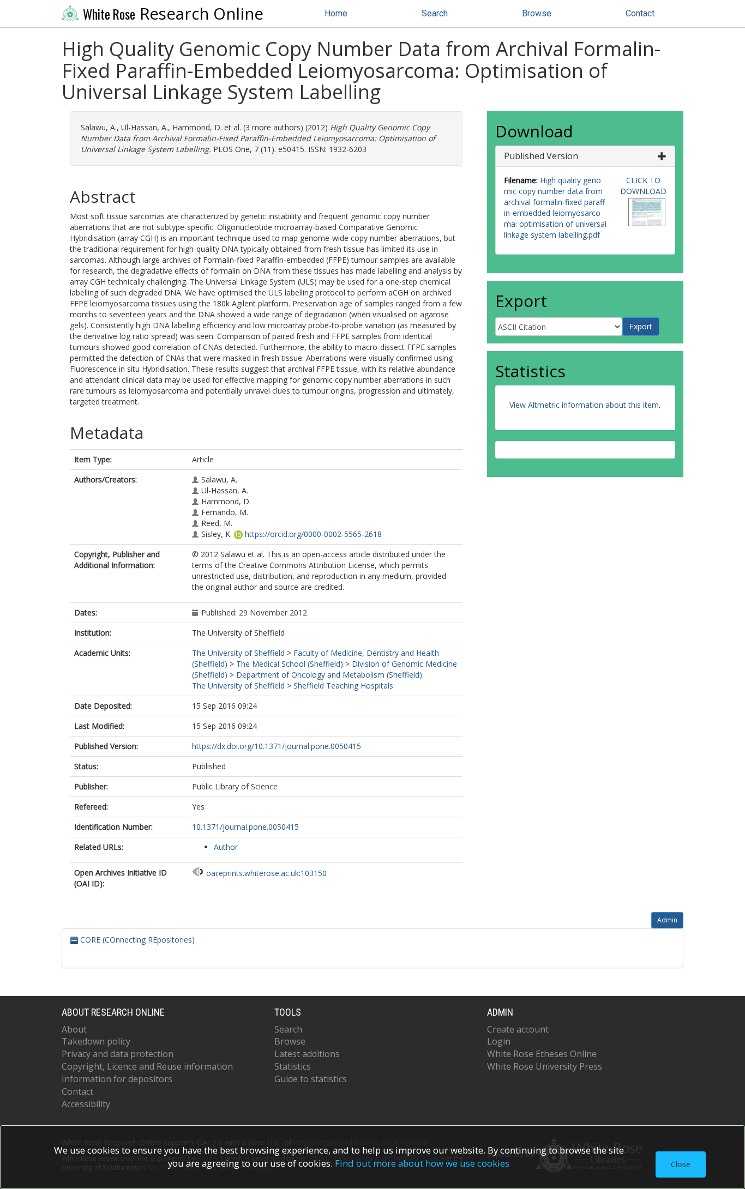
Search (435, 13)
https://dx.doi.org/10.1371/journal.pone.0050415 (276, 746)
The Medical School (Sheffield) (289, 664)
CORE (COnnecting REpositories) (136, 939)
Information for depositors (117, 1079)
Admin (667, 920)
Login (498, 1041)
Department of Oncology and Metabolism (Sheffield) (329, 674)
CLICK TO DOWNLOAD (643, 185)
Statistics (292, 1066)
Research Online (173, 14)
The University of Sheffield (238, 653)
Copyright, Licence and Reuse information (147, 1066)
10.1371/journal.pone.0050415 (245, 827)
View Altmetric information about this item (584, 405)
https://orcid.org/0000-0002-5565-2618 (313, 534)
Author (226, 847)
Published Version (541, 156)
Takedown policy (96, 1041)
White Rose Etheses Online (542, 1054)
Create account (518, 1029)
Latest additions (307, 1054)
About (74, 1029)
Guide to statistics (310, 1079)
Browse (536, 13)
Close (680, 1164)
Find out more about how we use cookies (422, 1163)
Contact (640, 13)
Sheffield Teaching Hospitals (343, 685)
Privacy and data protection (117, 1054)
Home (336, 13)
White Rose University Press (544, 1066)
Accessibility (86, 1104)
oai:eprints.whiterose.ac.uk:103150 (266, 873)
